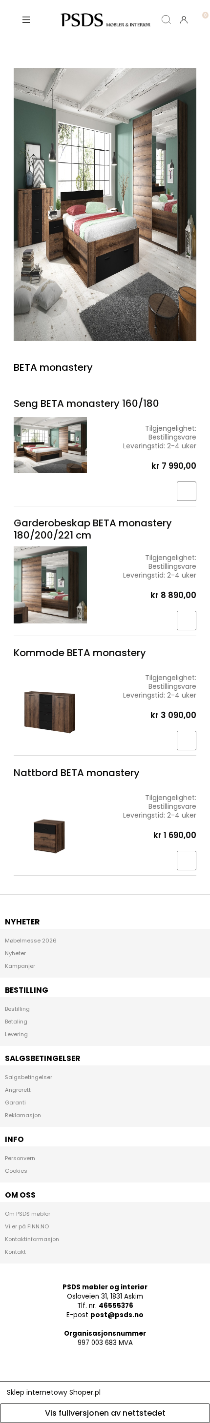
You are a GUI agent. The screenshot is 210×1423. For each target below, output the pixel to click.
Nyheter (15, 953)
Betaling (16, 1021)
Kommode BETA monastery (80, 653)
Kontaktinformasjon (32, 1239)
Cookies (16, 1171)
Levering (16, 1034)
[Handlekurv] (201, 11)
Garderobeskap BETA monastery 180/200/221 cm (93, 529)
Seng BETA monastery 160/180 (86, 403)
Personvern (20, 1158)
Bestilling (17, 1009)
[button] (26, 19)
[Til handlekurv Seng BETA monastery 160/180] (186, 491)
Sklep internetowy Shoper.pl (54, 1392)
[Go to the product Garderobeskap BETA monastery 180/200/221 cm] (50, 584)
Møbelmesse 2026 (31, 940)
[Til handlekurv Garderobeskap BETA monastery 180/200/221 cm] (186, 620)
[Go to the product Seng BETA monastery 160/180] (50, 445)
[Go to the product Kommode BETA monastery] (50, 703)
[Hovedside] (105, 19)
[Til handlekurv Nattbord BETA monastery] (186, 860)
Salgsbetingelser (28, 1077)
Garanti (15, 1102)
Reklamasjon (23, 1115)
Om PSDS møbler (27, 1214)
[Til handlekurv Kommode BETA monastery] (186, 740)
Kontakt (15, 1252)
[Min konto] (183, 19)
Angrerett (18, 1090)
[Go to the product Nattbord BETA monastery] (50, 823)
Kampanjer (20, 966)
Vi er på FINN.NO (27, 1226)
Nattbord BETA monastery (77, 773)
